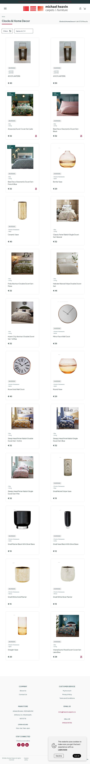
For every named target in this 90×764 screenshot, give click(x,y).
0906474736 (67, 723)
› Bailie (55, 333)
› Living (10, 125)
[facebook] (19, 745)
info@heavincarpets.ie (67, 712)
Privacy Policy (67, 694)
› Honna (10, 593)
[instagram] (23, 745)
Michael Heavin (11, 758)
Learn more (62, 749)
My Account (67, 691)
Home (3, 16)
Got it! (76, 756)
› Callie (10, 541)
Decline (59, 756)
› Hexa (9, 231)
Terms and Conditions (67, 698)
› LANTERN (11, 71)
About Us (23, 691)
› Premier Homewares (59, 177)
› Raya (54, 488)
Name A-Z (20, 31)
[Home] (45, 8)
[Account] (80, 8)
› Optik (55, 178)
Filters (5, 31)
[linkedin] (27, 745)
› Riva (9, 124)
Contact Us (23, 694)
